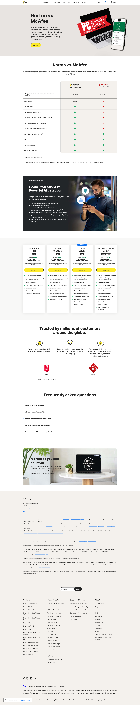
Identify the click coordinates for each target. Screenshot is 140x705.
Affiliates (97, 619)
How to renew (74, 619)
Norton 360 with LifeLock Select (31, 614)
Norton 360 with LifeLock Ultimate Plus (31, 619)
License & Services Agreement (77, 519)
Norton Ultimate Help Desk (79, 610)
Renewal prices (49, 526)
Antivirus (50, 607)
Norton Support (75, 616)
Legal (54, 699)
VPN (24, 511)
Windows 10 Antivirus (54, 613)
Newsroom (33, 699)
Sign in (97, 631)
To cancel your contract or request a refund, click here (50, 533)
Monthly (108, 254)
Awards (97, 610)
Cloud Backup (52, 628)
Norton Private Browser (30, 651)
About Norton (99, 604)
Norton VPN (27, 623)
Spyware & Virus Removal (78, 613)
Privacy (59, 699)
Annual (33, 254)
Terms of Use (72, 699)
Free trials (98, 625)
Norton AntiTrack (28, 626)
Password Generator (54, 647)
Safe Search (51, 634)
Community (98, 616)
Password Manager (53, 644)
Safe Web (50, 631)
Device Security (27, 509)
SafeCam (50, 656)
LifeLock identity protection (104, 634)
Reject (28, 700)
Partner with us (41, 699)
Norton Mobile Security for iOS (32, 638)
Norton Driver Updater (30, 645)
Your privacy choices (101, 699)
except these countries (44, 567)
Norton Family (27, 629)
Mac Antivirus (51, 619)
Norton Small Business (30, 648)
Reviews (97, 613)
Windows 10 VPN (53, 637)
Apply (78, 589)
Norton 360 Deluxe (29, 607)
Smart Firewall (52, 641)
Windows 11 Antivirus (54, 616)
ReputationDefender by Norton (103, 638)
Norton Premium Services (78, 604)
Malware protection (54, 625)
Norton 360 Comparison (55, 604)
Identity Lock (51, 662)
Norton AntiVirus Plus (30, 604)
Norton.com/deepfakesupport (41, 554)
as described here (93, 526)
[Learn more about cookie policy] (19, 700)
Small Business (56, 2)
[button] (70, 405)
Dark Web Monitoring (54, 659)
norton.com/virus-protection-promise (87, 541)
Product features (54, 600)
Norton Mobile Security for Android (32, 633)
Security (65, 699)
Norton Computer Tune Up (79, 607)
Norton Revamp (28, 654)
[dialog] (18, 700)
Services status (90, 699)
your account (101, 526)
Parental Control (52, 650)
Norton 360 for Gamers (30, 610)
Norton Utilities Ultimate (31, 642)
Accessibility (81, 699)
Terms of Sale (66, 519)
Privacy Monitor (52, 653)
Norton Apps (99, 622)
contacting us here (111, 526)
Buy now (35, 45)
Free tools (98, 628)
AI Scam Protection (53, 610)
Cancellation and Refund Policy (31, 533)
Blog (96, 607)
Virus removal (52, 622)
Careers (49, 699)
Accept (23, 700)
